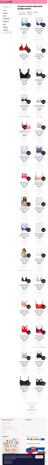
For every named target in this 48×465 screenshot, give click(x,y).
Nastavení (8, 462)
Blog (4, 425)
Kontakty (5, 432)
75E (25, 270)
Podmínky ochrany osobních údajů (10, 429)
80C (41, 116)
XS (38, 142)
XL (26, 40)
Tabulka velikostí (6, 423)
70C (36, 40)
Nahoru (32, 413)
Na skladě (7, 6)
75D (22, 270)
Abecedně (30, 14)
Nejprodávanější (22, 14)
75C (39, 40)
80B (26, 116)
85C (44, 347)
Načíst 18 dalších (32, 403)
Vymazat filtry (7, 32)
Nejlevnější (29, 12)
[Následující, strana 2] (32, 407)
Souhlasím (39, 457)
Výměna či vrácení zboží (8, 427)
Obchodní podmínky (7, 426)
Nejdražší (35, 12)
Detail (24, 36)
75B (20, 116)
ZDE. (14, 458)
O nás (4, 430)
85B (29, 116)
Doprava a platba (6, 422)
